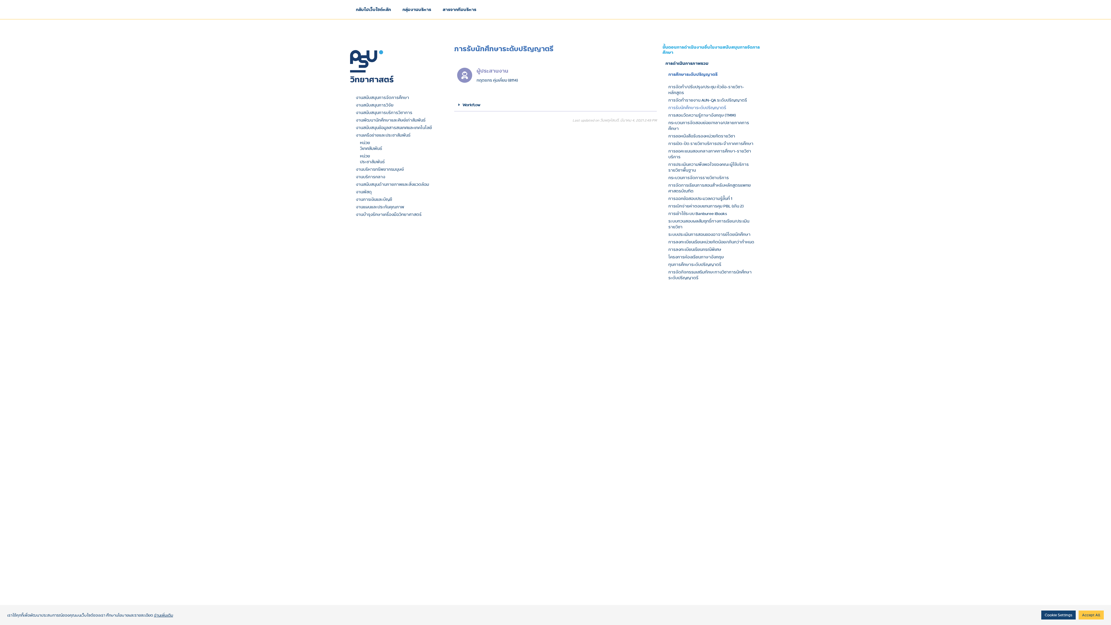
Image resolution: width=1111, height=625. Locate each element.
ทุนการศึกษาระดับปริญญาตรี (694, 264)
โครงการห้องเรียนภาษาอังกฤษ (696, 257)
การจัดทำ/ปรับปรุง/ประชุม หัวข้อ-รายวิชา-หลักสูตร (706, 90)
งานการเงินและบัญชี (374, 199)
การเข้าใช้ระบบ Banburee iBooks (697, 213)
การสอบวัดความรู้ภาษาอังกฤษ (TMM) (702, 115)
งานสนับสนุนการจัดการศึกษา (382, 97)
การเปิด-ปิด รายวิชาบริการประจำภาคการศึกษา (710, 143)
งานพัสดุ (364, 192)
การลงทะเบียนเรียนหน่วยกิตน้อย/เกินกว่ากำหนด (711, 242)
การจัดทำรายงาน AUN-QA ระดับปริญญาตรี (707, 100)
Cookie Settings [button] (1058, 615)
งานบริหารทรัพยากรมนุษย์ (380, 169)
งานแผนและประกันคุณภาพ (380, 207)
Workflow (471, 105)
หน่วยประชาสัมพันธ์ (372, 159)
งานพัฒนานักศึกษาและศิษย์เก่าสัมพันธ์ (391, 120)
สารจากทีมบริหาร (459, 9)
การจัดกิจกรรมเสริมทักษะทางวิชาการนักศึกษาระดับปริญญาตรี (710, 275)
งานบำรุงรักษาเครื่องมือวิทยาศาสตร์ (389, 214)
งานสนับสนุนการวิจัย (374, 105)
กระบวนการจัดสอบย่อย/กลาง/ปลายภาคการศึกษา (708, 126)
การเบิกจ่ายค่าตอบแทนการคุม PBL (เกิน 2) (706, 206)
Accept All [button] (1091, 615)
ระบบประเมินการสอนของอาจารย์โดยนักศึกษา (709, 234)
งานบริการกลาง (370, 177)
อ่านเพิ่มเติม (163, 615)
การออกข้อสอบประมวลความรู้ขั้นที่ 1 (700, 198)
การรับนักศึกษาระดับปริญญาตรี (697, 107)
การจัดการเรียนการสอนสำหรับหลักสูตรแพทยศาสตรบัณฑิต (709, 188)
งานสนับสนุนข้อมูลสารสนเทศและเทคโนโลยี (394, 127)
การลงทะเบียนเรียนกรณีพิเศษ (694, 249)
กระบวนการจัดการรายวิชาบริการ (698, 177)
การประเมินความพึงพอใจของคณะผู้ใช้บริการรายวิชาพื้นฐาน (708, 167)
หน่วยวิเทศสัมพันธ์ (371, 145)
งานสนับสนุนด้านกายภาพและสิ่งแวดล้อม (392, 184)
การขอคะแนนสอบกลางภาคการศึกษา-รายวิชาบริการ (709, 154)
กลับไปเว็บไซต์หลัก (373, 9)
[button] (555, 104)
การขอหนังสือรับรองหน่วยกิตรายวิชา (701, 136)
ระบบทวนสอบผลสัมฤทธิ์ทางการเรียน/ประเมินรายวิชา (708, 224)
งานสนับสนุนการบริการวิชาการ (384, 112)
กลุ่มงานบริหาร (416, 9)
